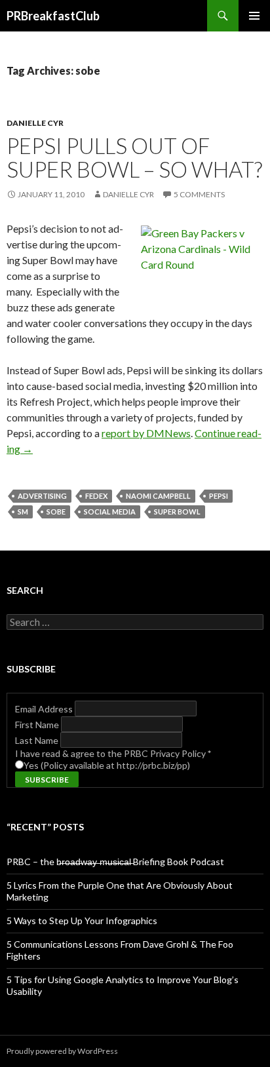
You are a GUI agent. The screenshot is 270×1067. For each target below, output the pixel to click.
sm (23, 511)
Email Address (45, 708)
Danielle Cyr (35, 123)
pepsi (218, 496)
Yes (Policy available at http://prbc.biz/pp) (107, 765)
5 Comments (199, 194)
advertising (42, 496)
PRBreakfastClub (53, 16)
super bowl (177, 511)
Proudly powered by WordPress (62, 1051)
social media (110, 511)
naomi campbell (158, 496)
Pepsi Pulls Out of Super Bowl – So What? (134, 157)
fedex (96, 496)
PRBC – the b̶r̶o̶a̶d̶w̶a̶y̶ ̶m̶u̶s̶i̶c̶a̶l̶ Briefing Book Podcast (115, 861)
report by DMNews (146, 433)
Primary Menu (254, 15)
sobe (56, 511)
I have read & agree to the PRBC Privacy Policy (113, 753)
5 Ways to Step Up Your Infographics (82, 920)
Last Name (37, 740)
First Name (38, 724)
